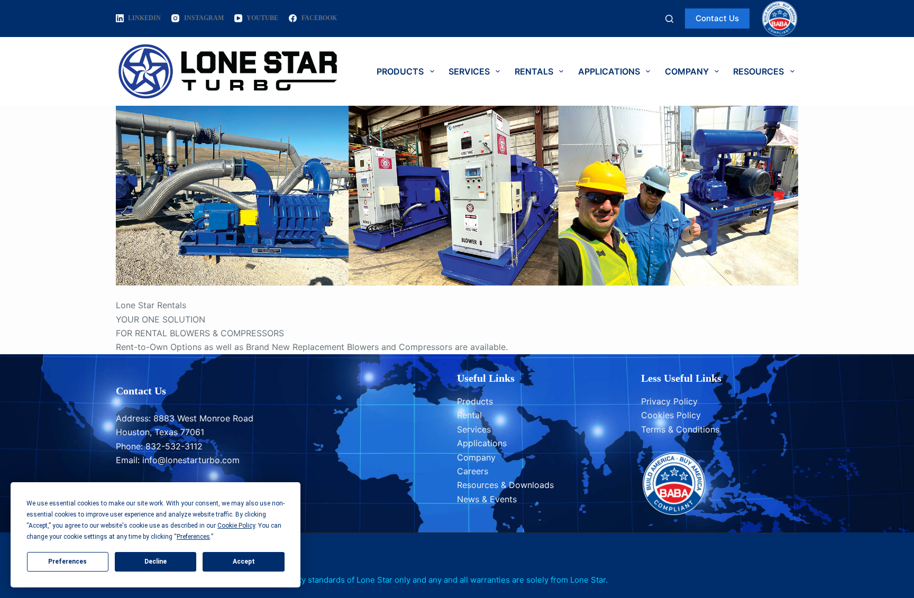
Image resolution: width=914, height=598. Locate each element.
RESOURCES (758, 71)
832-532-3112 (174, 446)
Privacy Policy (669, 401)
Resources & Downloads (505, 485)
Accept (244, 561)
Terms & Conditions (680, 429)
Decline (155, 561)
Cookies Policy (671, 415)
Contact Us (717, 18)
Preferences (67, 561)
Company (476, 457)
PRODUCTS (400, 71)
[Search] (669, 19)
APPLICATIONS (609, 71)
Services (474, 429)
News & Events (487, 499)
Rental (469, 415)
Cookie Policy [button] (236, 525)
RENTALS (534, 71)
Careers (472, 471)
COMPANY (687, 71)
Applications (482, 443)
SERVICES (469, 71)
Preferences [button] (193, 536)
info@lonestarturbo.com (191, 460)
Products (475, 401)
